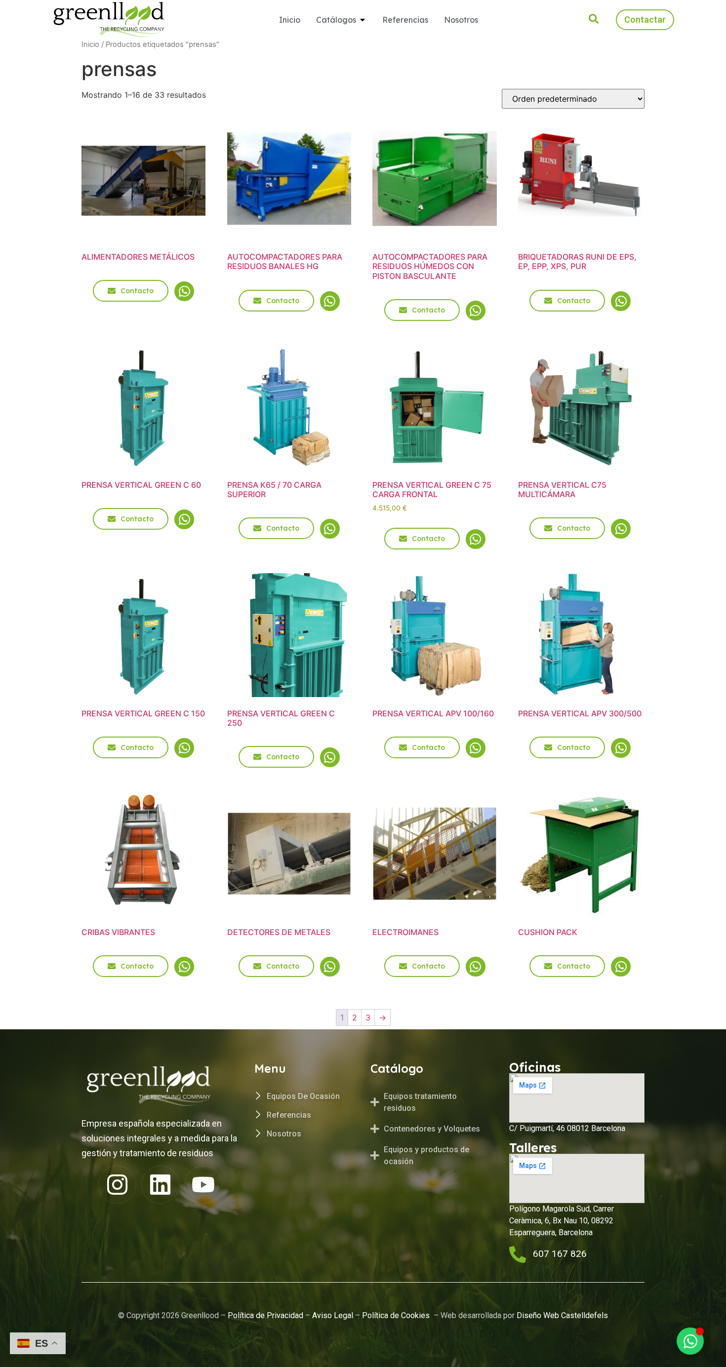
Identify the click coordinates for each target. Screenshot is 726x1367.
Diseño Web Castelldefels (561, 1315)
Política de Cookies (397, 1315)
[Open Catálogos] (362, 20)
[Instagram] (117, 1185)
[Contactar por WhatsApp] (184, 291)
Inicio (90, 44)
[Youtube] (203, 1185)
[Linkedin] (160, 1185)
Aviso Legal (332, 1315)
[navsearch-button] (594, 21)
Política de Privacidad (265, 1315)
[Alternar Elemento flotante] (690, 1341)
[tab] (428, 1102)
